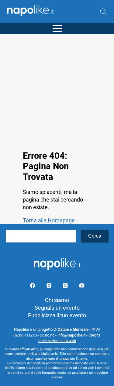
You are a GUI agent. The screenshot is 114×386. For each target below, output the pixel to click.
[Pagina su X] (66, 286)
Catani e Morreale (73, 329)
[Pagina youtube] (81, 286)
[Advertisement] (57, 91)
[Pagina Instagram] (49, 286)
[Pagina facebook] (33, 286)
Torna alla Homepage (49, 220)
